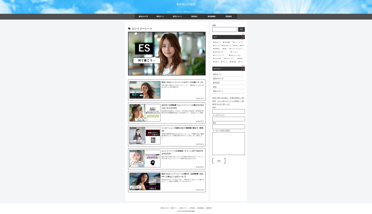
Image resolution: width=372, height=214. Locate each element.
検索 (214, 25)
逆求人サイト (184, 208)
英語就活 (208, 208)
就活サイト (174, 208)
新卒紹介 (192, 208)
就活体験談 (200, 208)
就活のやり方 (165, 208)
